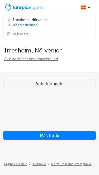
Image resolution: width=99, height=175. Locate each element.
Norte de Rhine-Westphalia (71, 164)
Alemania (39, 164)
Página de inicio (15, 164)
